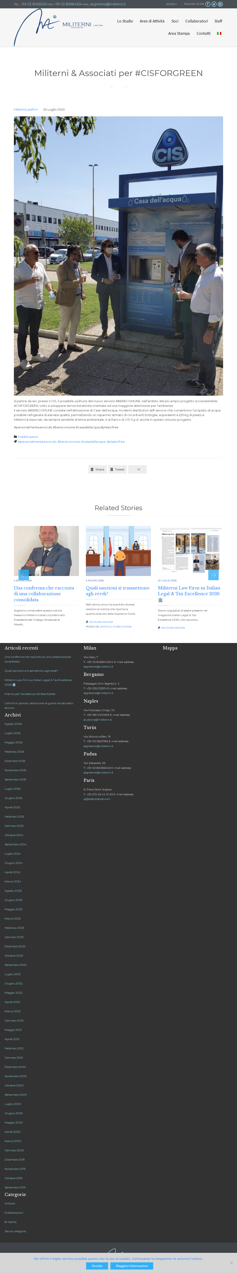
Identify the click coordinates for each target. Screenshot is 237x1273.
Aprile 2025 (12, 807)
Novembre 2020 (16, 1076)
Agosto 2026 (13, 724)
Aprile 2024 (12, 872)
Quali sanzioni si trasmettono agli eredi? (31, 670)
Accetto (97, 1266)
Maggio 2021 (13, 1029)
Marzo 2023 (13, 918)
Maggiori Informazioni (132, 1266)
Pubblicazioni (28, 437)
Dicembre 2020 (15, 1067)
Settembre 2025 (15, 779)
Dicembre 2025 (15, 761)
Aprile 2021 (12, 1039)
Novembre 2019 (15, 1169)
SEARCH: (171, 4)
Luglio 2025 (12, 788)
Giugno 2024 (14, 863)
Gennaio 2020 (14, 1150)
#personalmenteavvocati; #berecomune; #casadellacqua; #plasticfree (71, 441)
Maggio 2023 (13, 909)
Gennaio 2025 (14, 825)
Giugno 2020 (14, 1113)
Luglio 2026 (13, 733)
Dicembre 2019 (15, 1159)
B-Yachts (10, 1222)
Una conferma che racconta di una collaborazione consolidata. (44, 594)
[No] (231, 1262)
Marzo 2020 (13, 1141)
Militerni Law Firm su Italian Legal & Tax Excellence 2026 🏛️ (189, 594)
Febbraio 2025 (14, 816)
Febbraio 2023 (14, 927)
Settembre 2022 (15, 965)
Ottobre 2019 (13, 1178)
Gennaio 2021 (14, 1057)
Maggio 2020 (14, 1122)
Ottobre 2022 (14, 955)
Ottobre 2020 (14, 1085)
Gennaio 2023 (14, 937)
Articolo (106, 626)
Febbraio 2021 (14, 1048)
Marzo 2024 (13, 881)
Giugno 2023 (13, 900)
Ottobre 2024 (14, 835)
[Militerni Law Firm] (58, 28)
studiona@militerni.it (98, 719)
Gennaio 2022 (14, 1020)
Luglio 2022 (13, 974)
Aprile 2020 (13, 1131)
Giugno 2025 (13, 798)
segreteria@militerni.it (98, 666)
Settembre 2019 (15, 1187)
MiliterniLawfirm (26, 109)
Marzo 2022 (13, 1011)
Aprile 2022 (12, 1002)
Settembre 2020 (16, 1094)
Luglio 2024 (13, 853)
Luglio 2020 (13, 1104)
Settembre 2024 (16, 844)
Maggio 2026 (13, 742)
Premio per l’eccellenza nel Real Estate (30, 694)
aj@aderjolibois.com (97, 799)
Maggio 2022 (13, 992)
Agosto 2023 (13, 890)
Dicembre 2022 (15, 946)
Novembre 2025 (15, 770)
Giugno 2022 (13, 983)
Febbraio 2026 (14, 751)
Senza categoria (15, 1231)
